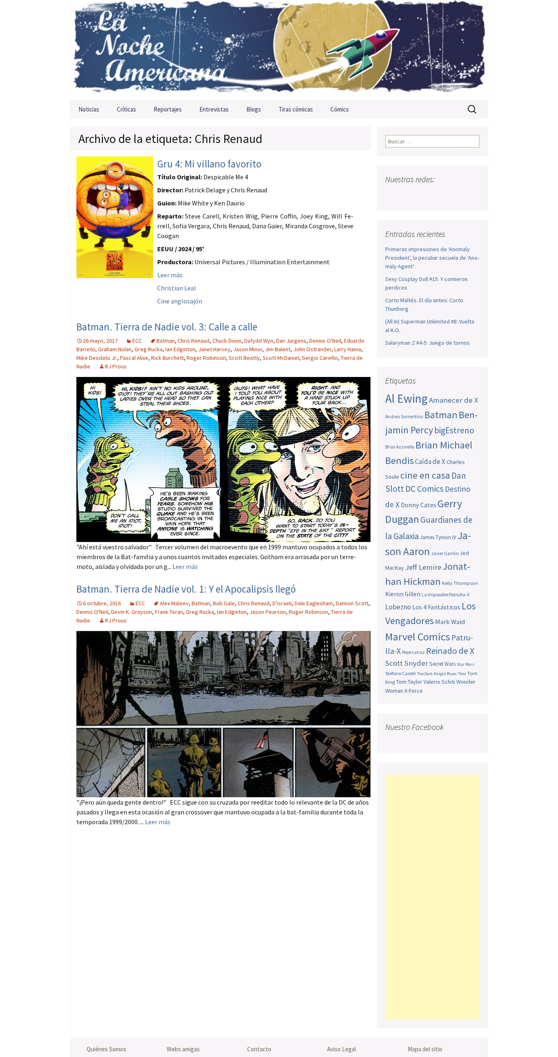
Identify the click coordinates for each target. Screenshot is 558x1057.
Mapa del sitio (425, 1049)
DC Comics (424, 488)
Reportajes (168, 109)
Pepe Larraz (413, 652)
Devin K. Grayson (131, 611)
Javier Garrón (445, 553)
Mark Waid (450, 622)
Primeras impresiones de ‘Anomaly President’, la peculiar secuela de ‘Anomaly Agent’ (432, 257)
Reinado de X (450, 650)
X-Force (413, 690)
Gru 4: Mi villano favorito (209, 163)
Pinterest (440, 195)
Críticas (126, 109)
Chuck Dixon (226, 340)
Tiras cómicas (296, 109)
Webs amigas (183, 1049)
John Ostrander (312, 349)
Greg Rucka (148, 349)
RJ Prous (116, 366)
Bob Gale (224, 603)
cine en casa (425, 475)
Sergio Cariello (320, 357)
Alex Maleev (174, 603)
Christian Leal (176, 288)
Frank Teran (169, 611)
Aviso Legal (341, 1049)
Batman (165, 340)
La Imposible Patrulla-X (445, 594)
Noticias (88, 109)
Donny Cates (418, 505)
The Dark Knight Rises (437, 673)
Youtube (424, 195)
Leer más (170, 275)
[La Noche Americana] (279, 50)
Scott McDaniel (281, 357)
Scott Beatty (244, 357)
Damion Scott (352, 603)
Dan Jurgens (291, 340)
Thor (462, 673)
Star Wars (465, 664)
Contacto (259, 1049)
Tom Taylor (409, 681)
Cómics (339, 109)
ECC (137, 340)
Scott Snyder (406, 663)
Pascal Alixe (134, 357)
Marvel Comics (417, 636)
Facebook (392, 195)
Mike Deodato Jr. (96, 357)
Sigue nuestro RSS (472, 195)
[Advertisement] (432, 897)
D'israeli (282, 603)
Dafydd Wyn (258, 340)
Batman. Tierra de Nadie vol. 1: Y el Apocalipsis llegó (186, 588)
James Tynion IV (438, 537)
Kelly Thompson (460, 583)
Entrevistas (214, 109)
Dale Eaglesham (314, 603)
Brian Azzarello (399, 447)
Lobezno (398, 606)
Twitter (408, 195)
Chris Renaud (194, 340)
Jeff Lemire (423, 567)
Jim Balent (277, 349)
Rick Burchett (167, 357)
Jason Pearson (268, 611)
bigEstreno (454, 430)
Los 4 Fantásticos (436, 607)
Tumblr (456, 195)
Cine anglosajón (179, 301)
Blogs (253, 109)
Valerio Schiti (439, 681)
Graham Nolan (115, 349)
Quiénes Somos (106, 1049)
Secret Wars (442, 663)
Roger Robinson (206, 357)
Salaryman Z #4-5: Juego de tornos (427, 342)
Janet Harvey (214, 349)
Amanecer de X (453, 400)
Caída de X (430, 461)
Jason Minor (247, 349)
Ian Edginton (180, 349)
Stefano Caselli (400, 673)
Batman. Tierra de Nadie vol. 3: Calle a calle (166, 326)
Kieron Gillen (402, 594)
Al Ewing (406, 398)
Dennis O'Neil (325, 340)
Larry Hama (347, 349)
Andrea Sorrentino (404, 416)
